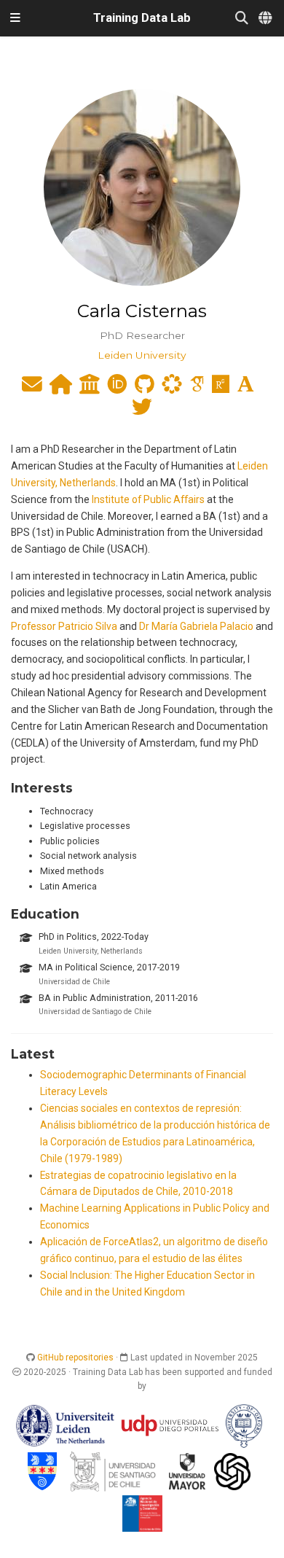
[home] (61, 388)
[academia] (246, 388)
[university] (89, 388)
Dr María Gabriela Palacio (196, 626)
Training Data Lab (142, 18)
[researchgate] (220, 388)
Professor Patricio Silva (64, 626)
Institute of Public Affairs (148, 499)
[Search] (241, 18)
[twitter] (142, 410)
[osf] (172, 388)
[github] (144, 388)
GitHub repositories (75, 1357)
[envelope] (32, 388)
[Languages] (266, 18)
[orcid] (117, 388)
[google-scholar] (197, 388)
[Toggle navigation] (15, 18)
